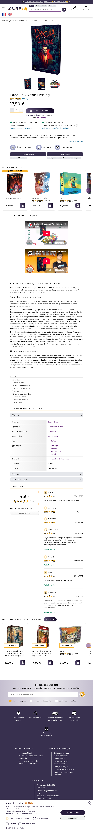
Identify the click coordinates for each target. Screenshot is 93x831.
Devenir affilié (59, 759)
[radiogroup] (47, 6)
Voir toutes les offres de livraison (55, 128)
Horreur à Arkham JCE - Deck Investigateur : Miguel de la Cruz (42, 653)
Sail (61, 198)
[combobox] (89, 802)
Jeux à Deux (45, 21)
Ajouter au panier (42, 111)
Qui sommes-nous (61, 753)
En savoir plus (43, 118)
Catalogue (32, 21)
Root (62, 651)
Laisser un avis (24, 513)
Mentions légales (44, 799)
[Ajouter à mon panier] (22, 205)
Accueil (5, 21)
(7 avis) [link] (25, 98)
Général (15, 415)
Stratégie (51, 158)
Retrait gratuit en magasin (74, 719)
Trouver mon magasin (18, 719)
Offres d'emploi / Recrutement (61, 762)
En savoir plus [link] (76, 141)
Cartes (53, 441)
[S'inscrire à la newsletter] (82, 694)
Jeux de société (18, 21)
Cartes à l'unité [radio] (41, 6)
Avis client (41, 788)
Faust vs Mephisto (13, 198)
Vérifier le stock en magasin (21, 128)
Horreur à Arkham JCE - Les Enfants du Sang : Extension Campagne (15, 653)
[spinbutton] (16, 110)
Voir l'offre (50, 619)
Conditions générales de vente (47, 792)
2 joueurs (47, 147)
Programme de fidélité (46, 785)
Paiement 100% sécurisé (46, 734)
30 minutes (66, 147)
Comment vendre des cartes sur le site (31, 757)
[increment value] (21, 110)
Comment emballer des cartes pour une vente (29, 762)
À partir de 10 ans (25, 147)
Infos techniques (20, 479)
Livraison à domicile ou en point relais (55, 719)
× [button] (90, 804)
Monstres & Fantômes (19, 158)
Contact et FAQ (25, 753)
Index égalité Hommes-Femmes (63, 773)
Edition (15, 474)
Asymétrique (67, 158)
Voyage (58, 158)
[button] (28, 84)
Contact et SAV (35, 718)
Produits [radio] (52, 6)
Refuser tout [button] (73, 818)
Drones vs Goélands (41, 198)
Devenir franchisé (61, 756)
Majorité (77, 158)
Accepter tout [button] (73, 812)
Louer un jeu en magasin (64, 769)
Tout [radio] (31, 6)
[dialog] (46, 815)
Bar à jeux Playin (61, 767)
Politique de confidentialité (48, 796)
